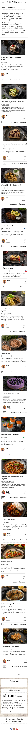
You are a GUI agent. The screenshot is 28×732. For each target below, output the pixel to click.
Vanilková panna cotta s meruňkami (10, 434)
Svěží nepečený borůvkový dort (11, 394)
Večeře (7, 104)
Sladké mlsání (4, 62)
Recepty (8, 721)
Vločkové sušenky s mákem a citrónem (11, 604)
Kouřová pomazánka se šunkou (11, 646)
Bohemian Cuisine (16, 721)
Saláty (3, 104)
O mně (5, 719)
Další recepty (21, 674)
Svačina (17, 149)
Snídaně (12, 149)
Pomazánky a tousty (6, 356)
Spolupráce (20, 719)
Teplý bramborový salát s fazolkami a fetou (12, 102)
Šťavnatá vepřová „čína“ (9, 519)
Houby (3, 228)
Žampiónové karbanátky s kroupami (10, 226)
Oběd (6, 188)
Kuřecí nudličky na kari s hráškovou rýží (11, 185)
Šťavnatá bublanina (8, 268)
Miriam (7, 73)
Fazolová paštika (5, 353)
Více (2, 79)
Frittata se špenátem (6, 561)
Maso (2, 188)
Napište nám (12, 719)
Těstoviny (7, 481)
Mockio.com (12, 725)
